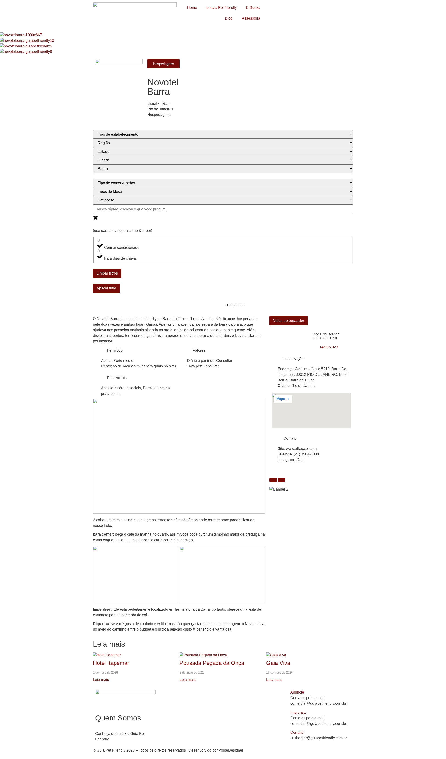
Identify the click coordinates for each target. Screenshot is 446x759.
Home (192, 8)
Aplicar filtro (106, 288)
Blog (229, 18)
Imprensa (298, 712)
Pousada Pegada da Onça (212, 663)
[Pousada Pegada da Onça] (203, 655)
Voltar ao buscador (288, 321)
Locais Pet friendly (221, 8)
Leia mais (101, 680)
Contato (296, 732)
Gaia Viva (278, 663)
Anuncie (297, 692)
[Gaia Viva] (276, 655)
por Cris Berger (326, 334)
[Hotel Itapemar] (107, 655)
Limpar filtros (107, 273)
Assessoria (251, 18)
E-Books (253, 8)
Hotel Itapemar (111, 663)
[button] (320, 692)
